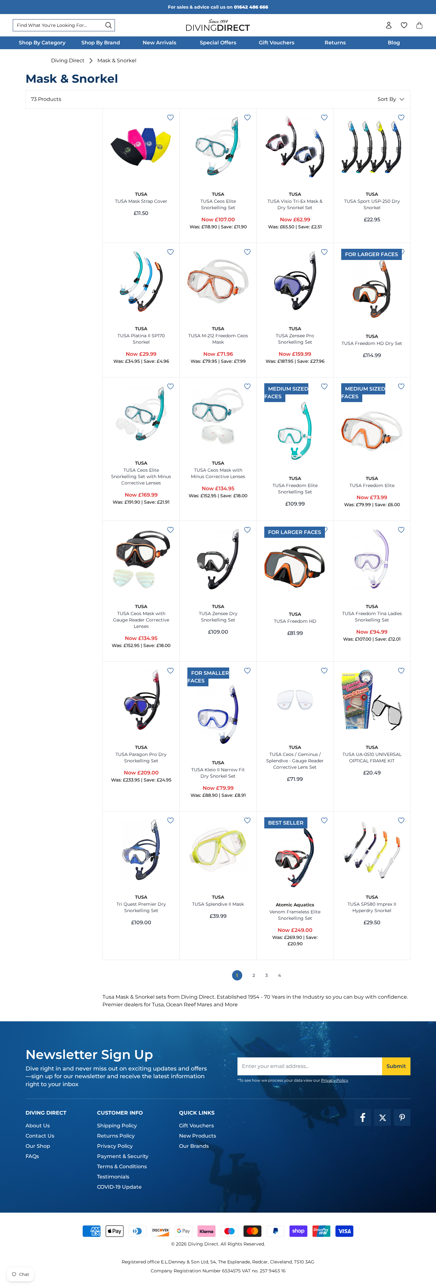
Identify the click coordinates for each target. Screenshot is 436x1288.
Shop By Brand (100, 43)
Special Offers (218, 43)
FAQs (32, 1156)
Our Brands (194, 1146)
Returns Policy (116, 1136)
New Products (197, 1136)
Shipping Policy (117, 1126)
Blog (394, 43)
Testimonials (113, 1177)
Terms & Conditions (122, 1166)
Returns (335, 43)
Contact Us (40, 1136)
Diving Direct (68, 60)
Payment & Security (122, 1156)
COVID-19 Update (119, 1187)
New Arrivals (159, 43)
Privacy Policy (334, 1080)
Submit (396, 1066)
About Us (38, 1126)
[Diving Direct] (218, 25)
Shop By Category (42, 43)
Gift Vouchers (276, 43)
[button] (419, 25)
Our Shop (38, 1146)
